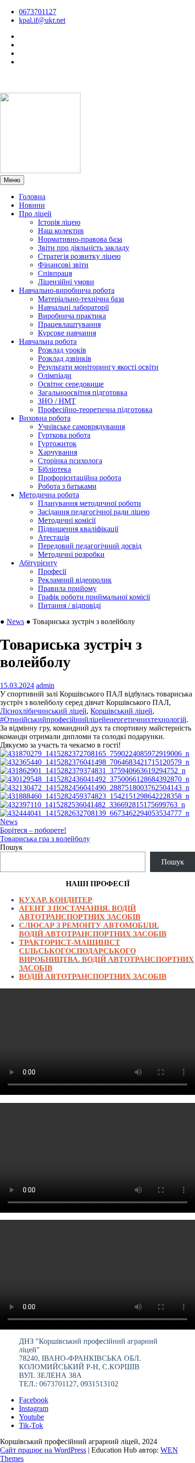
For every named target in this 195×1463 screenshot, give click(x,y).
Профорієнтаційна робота (79, 478)
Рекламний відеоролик (75, 580)
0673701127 (37, 12)
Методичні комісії (67, 520)
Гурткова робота (64, 435)
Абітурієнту (38, 563)
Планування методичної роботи (89, 503)
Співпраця (55, 273)
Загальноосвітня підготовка (82, 392)
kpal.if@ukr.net (42, 20)
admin (45, 685)
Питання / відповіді (69, 605)
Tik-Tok (31, 1425)
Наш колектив (61, 231)
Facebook (33, 1400)
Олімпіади (54, 375)
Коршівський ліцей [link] (121, 711)
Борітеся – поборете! (33, 830)
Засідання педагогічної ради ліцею (94, 512)
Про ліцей (35, 214)
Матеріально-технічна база (81, 299)
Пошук (11, 847)
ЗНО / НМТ (57, 401)
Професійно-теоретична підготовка (95, 409)
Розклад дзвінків (64, 358)
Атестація (53, 537)
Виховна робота (45, 418)
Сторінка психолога (70, 461)
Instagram (33, 1408)
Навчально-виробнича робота (67, 290)
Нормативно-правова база (80, 239)
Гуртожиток (57, 444)
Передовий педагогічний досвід (90, 546)
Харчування (57, 452)
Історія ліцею (59, 222)
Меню (12, 180)
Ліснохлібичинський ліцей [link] (43, 711)
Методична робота (49, 495)
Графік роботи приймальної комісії (94, 597)
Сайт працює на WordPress (43, 1450)
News (15, 621)
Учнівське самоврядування (81, 427)
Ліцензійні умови (66, 282)
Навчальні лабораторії (73, 307)
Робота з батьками (67, 486)
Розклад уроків (62, 350)
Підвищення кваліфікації (78, 529)
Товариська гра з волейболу (45, 839)
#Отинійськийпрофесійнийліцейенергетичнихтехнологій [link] (93, 719)
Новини (32, 205)
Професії (52, 571)
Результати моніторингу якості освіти (98, 367)
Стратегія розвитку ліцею (79, 256)
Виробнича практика (72, 316)
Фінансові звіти (63, 265)
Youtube (31, 1417)
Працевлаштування (69, 324)
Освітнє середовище (71, 384)
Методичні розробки (71, 554)
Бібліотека (54, 469)
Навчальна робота (48, 341)
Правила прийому (67, 588)
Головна (32, 197)
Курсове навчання (67, 333)
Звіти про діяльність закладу (83, 248)
